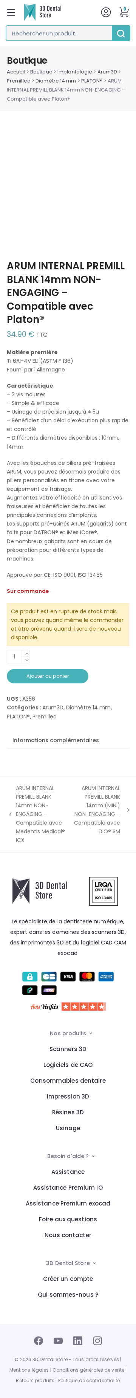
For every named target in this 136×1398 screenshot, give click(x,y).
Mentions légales (29, 1370)
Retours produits (35, 1380)
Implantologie (74, 71)
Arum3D (107, 71)
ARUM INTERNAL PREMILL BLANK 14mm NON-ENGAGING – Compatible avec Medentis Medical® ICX (36, 814)
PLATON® (92, 80)
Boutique (41, 71)
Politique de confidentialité (89, 1380)
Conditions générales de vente (88, 1370)
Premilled (19, 80)
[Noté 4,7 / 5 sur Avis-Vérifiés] (68, 1006)
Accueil (16, 71)
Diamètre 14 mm (56, 80)
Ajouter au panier (47, 676)
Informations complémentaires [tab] (55, 740)
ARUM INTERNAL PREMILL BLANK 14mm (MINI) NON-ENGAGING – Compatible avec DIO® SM (97, 809)
